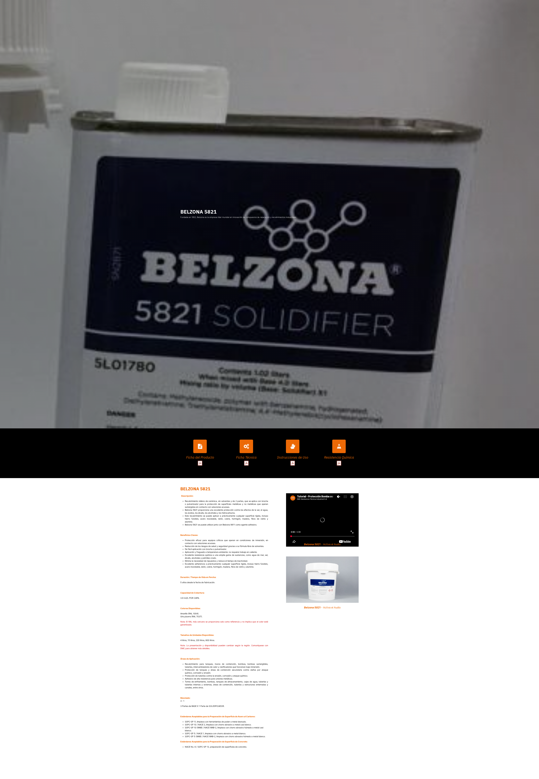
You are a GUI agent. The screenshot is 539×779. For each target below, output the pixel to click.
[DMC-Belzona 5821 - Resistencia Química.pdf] (339, 463)
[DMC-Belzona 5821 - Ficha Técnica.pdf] (246, 463)
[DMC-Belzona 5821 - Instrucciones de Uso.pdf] (292, 463)
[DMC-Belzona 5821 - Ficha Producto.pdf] (200, 463)
